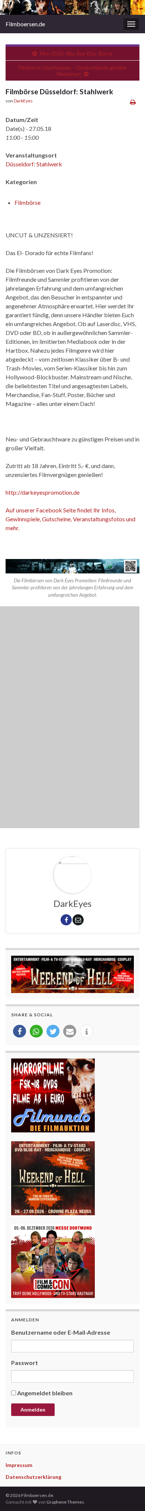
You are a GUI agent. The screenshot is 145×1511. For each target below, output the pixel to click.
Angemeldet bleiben (44, 1392)
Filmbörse (27, 202)
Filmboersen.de (25, 23)
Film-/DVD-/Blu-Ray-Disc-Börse (76, 53)
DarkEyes (23, 101)
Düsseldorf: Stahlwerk (34, 163)
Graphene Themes (65, 1502)
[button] (19, 1031)
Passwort (24, 1362)
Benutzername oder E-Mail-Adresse (60, 1332)
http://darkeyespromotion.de (43, 492)
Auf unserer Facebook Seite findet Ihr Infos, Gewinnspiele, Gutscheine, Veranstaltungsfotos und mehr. (70, 519)
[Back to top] (128, 1494)
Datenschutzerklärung (33, 1477)
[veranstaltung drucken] (133, 101)
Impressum (19, 1465)
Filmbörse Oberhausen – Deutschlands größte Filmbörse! (72, 70)
